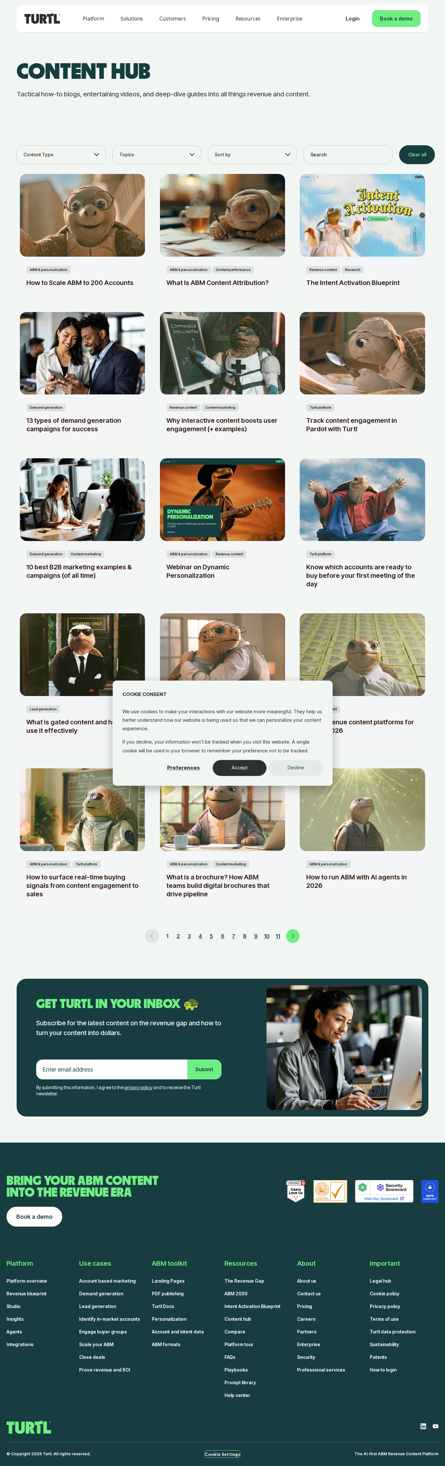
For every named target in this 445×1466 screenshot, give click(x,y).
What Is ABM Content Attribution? (217, 283)
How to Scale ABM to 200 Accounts (80, 283)
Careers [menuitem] (306, 1319)
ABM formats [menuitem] (166, 1344)
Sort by (223, 154)
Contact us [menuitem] (309, 1293)
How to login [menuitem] (383, 1370)
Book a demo (396, 18)
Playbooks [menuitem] (236, 1370)
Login (353, 18)
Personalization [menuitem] (169, 1319)
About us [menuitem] (306, 1281)
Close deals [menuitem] (92, 1357)
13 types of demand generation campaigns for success (73, 425)
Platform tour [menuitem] (238, 1344)
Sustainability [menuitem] (384, 1344)
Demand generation (46, 407)
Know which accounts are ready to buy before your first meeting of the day (360, 575)
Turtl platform (320, 407)
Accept (240, 767)
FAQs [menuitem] (230, 1357)
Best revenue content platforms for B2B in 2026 (360, 726)
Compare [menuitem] (234, 1331)
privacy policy (138, 1087)
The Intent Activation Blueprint (353, 283)
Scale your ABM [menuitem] (96, 1344)
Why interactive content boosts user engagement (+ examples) (222, 425)
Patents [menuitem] (378, 1357)
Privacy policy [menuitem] (385, 1306)
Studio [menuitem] (14, 1306)
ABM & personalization (48, 270)
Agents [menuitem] (14, 1331)
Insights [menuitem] (15, 1319)
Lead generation (43, 709)
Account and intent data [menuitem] (178, 1331)
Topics (126, 154)
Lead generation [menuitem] (97, 1306)
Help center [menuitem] (237, 1395)
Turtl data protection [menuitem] (392, 1331)
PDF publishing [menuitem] (168, 1293)
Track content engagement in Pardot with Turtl (351, 425)
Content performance (233, 270)
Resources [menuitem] (248, 18)
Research (353, 270)
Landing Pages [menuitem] (168, 1281)
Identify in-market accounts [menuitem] (109, 1319)
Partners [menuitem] (307, 1331)
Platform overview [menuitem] (27, 1281)
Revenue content (323, 270)
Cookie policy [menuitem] (384, 1293)
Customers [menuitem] (172, 18)
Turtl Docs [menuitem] (163, 1306)
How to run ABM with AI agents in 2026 (356, 881)
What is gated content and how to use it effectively (77, 726)
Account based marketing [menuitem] (107, 1281)
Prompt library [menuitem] (240, 1382)
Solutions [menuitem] (132, 18)
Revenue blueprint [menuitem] (27, 1293)
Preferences (183, 767)
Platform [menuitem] (93, 18)
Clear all (417, 154)
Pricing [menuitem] (210, 18)
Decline (296, 767)
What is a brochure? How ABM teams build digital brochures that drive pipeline (217, 885)
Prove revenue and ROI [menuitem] (104, 1370)
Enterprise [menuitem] (289, 18)
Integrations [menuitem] (20, 1344)
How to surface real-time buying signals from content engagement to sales (82, 885)
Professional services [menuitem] (321, 1370)
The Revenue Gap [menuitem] (244, 1281)
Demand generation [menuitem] (101, 1293)
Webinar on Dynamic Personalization (197, 571)
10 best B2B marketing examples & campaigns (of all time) (79, 571)
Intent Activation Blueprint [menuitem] (252, 1306)
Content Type (38, 154)
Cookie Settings (222, 1454)
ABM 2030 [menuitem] (235, 1293)
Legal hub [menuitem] (380, 1281)
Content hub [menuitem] (237, 1319)
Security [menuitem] (306, 1357)
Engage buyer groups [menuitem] (103, 1331)
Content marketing (220, 407)
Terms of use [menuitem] (384, 1319)
